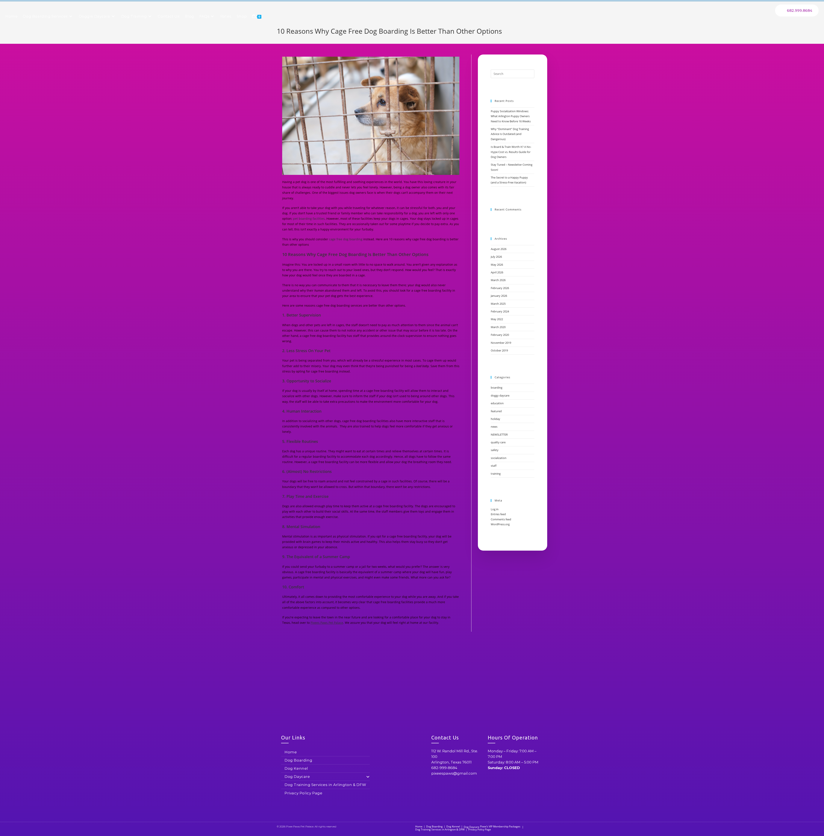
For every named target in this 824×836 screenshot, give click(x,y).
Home (291, 752)
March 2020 (498, 327)
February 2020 (500, 335)
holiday (495, 419)
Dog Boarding (298, 760)
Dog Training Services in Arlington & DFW (325, 785)
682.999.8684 (799, 10)
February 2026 (500, 288)
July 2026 (496, 257)
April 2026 (497, 272)
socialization (498, 458)
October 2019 (499, 350)
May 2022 (497, 319)
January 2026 (499, 296)
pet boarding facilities (309, 219)
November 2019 (501, 343)
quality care (498, 442)
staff (494, 466)
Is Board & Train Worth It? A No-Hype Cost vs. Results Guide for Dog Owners (511, 152)
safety (494, 450)
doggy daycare (500, 395)
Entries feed (498, 514)
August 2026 (498, 249)
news (494, 427)
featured (496, 411)
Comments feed (501, 519)
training (496, 474)
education (497, 403)
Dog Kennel (296, 768)
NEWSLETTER (499, 434)
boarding (496, 387)
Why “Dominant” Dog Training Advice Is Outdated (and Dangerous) (510, 134)
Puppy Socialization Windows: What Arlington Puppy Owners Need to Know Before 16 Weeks (511, 116)
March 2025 (498, 304)
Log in (494, 509)
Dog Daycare (297, 776)
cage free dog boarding (345, 239)
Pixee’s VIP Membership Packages (500, 826)
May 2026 (497, 265)
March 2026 (498, 280)
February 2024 (500, 311)
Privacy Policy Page (303, 793)
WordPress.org (500, 524)
